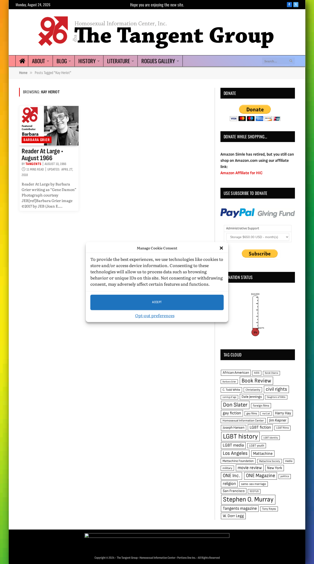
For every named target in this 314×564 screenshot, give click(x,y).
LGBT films (282, 428)
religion (229, 483)
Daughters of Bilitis (276, 397)
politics (284, 476)
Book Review (256, 380)
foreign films (261, 405)
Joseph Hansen (233, 427)
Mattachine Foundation (238, 461)
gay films (251, 413)
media (288, 461)
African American (236, 372)
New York (274, 468)
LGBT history (240, 437)
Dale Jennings (252, 397)
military (227, 468)
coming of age (229, 397)
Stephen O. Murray (248, 500)
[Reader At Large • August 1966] (49, 125)
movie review (250, 467)
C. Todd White (231, 390)
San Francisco (234, 491)
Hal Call (266, 413)
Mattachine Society (269, 461)
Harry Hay (283, 413)
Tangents (33, 164)
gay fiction (232, 413)
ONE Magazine (260, 476)
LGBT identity (270, 437)
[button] (221, 248)
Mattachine (263, 453)
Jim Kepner (277, 420)
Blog (62, 61)
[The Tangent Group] (157, 32)
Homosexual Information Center (243, 420)
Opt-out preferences (154, 315)
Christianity (252, 390)
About (38, 61)
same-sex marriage (253, 484)
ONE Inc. (231, 476)
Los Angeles (235, 453)
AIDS (257, 373)
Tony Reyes (269, 509)
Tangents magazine (240, 508)
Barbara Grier (36, 139)
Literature (118, 61)
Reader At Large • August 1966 (42, 155)
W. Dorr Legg (233, 515)
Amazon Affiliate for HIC (241, 173)
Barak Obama (271, 372)
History (87, 61)
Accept (157, 302)
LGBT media (233, 445)
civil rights (276, 389)
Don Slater (235, 404)
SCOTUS (254, 491)
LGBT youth (256, 445)
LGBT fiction (260, 427)
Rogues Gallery (158, 61)
